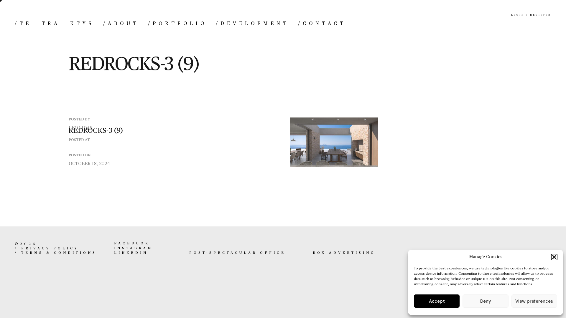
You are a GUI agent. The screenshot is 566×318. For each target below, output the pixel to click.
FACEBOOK (132, 243)
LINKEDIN (131, 253)
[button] (554, 257)
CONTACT (322, 23)
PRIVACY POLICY (50, 248)
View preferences (534, 301)
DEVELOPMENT (252, 23)
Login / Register (531, 15)
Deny (485, 301)
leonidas (81, 128)
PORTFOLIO (177, 23)
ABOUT (121, 23)
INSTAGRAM (133, 248)
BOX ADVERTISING (344, 253)
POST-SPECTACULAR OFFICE (237, 253)
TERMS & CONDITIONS (59, 253)
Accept (437, 301)
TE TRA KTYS (54, 23)
